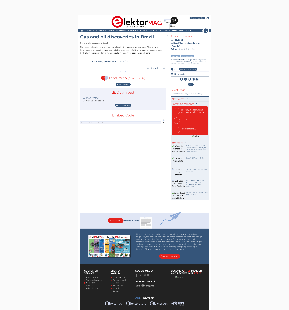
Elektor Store (118, 285)
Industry (132, 31)
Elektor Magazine (120, 280)
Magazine (100, 31)
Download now (124, 105)
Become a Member (197, 18)
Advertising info (93, 288)
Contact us (91, 285)
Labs (166, 31)
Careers (116, 291)
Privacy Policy (92, 277)
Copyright (90, 283)
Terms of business (94, 280)
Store (188, 31)
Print (191, 84)
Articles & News (116, 31)
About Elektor (119, 277)
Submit (116, 288)
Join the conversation (189, 69)
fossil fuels (175, 56)
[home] (82, 30)
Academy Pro (155, 31)
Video (142, 31)
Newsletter (177, 31)
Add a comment (123, 84)
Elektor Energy (188, 56)
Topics (89, 31)
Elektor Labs (118, 283)
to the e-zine (124, 220)
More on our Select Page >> (189, 94)
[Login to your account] (207, 18)
